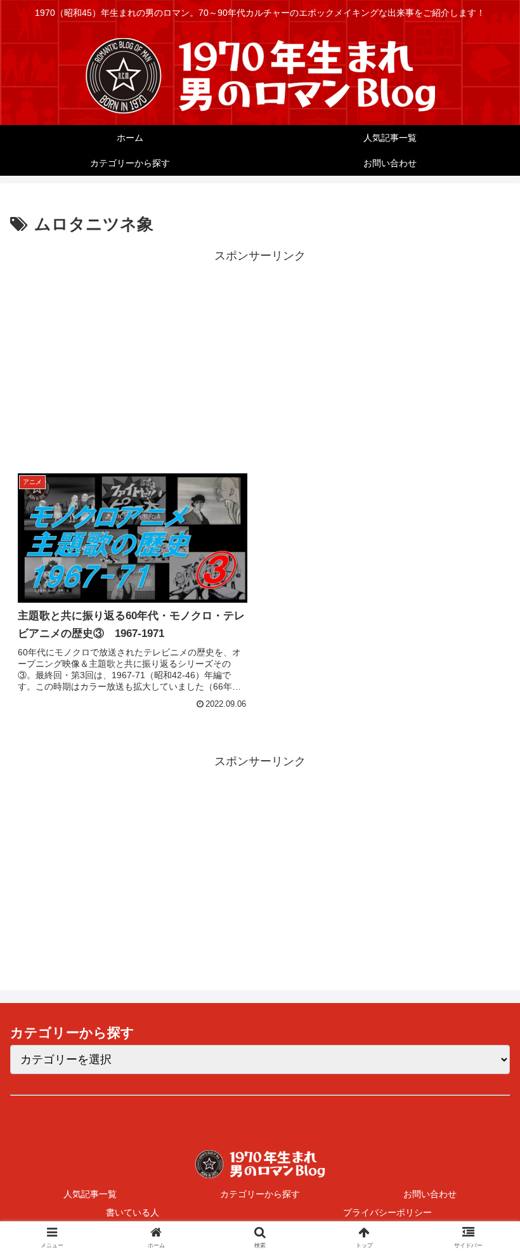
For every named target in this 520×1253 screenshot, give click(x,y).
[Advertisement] (260, 354)
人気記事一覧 (90, 1194)
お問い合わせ (430, 1194)
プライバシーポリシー (387, 1212)
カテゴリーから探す (260, 1194)
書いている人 (132, 1212)
